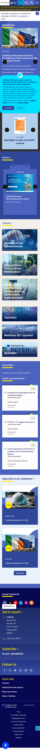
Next (35, 62)
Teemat (6, 223)
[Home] (5, 2)
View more (19, 240)
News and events (9, 691)
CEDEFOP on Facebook (5, 603)
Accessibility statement (18, 715)
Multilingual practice (18, 718)
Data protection (18, 731)
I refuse (20, 108)
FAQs (18, 712)
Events (5, 157)
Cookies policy (18, 725)
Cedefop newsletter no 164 (16, 563)
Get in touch (11, 612)
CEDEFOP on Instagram (26, 603)
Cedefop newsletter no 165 (16, 520)
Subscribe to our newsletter (17, 478)
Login (26, 2)
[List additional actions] (16, 2)
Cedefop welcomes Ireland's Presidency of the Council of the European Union (19, 58)
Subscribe (9, 649)
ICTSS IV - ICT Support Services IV (21, 422)
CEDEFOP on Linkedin (21, 603)
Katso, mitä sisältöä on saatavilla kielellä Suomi (16, 9)
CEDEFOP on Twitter (10, 603)
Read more (20, 189)
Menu (37, 3)
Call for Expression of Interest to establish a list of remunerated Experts (21, 451)
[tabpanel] (20, 62)
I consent (8, 108)
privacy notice (22, 103)
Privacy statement (18, 728)
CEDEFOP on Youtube (15, 603)
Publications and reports (12, 687)
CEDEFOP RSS (31, 603)
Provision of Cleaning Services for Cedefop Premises (21, 393)
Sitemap (18, 738)
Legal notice (18, 734)
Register (31, 2)
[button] (5, 745)
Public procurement (13, 378)
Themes (5, 683)
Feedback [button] (38, 728)
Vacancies (7, 365)
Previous (5, 62)
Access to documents (18, 721)
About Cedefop (8, 696)
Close (37, 13)
